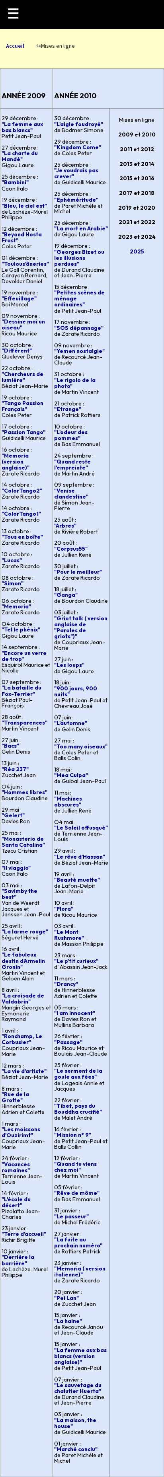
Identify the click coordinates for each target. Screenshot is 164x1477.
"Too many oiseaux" (80, 746)
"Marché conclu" (76, 1449)
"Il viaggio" (16, 867)
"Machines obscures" (68, 801)
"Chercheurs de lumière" (22, 377)
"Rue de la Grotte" (15, 1097)
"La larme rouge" (25, 931)
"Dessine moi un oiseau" (23, 324)
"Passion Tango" (23, 432)
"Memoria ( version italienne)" (79, 1271)
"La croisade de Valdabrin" (23, 998)
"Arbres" (65, 525)
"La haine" (68, 1321)
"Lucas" (12, 560)
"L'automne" (70, 723)
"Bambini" (15, 182)
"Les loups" (69, 664)
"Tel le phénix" (21, 629)
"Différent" (17, 350)
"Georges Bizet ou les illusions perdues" (79, 257)
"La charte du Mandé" (20, 156)
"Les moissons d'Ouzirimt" (21, 1132)
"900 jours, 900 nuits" (75, 691)
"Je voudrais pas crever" (76, 173)
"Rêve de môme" (77, 1192)
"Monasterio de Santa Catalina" (23, 841)
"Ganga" (66, 594)
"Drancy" (66, 984)
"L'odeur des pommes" (71, 435)
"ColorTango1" (21, 513)
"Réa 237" (15, 769)
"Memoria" (16, 606)
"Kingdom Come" (77, 147)
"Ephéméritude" (76, 199)
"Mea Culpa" (71, 775)
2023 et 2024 (137, 236)
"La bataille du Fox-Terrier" (21, 690)
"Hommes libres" (24, 792)
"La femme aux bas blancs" (22, 127)
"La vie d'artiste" (24, 1071)
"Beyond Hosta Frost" (22, 237)
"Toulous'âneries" (25, 263)
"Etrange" (67, 409)
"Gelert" (13, 815)
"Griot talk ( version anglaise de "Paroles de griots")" (80, 627)
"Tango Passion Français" (22, 406)
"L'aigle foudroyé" (78, 124)
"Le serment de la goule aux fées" (78, 1073)
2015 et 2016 (136, 178)
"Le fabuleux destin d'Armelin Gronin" (23, 960)
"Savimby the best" (19, 893)
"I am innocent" (74, 1013)
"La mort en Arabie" (81, 228)
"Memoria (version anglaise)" (15, 461)
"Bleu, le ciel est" (24, 205)
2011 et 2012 (137, 149)
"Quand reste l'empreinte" (72, 464)
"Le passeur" (71, 1216)
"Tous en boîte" (22, 536)
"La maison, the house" (75, 1423)
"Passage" (68, 1042)
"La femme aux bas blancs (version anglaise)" (80, 1356)
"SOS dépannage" (78, 327)
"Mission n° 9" (72, 1134)
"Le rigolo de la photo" (75, 383)
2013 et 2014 (136, 164)
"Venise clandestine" (71, 493)
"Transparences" (24, 722)
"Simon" (12, 583)
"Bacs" (10, 745)
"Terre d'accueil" (24, 1233)
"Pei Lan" (66, 1298)
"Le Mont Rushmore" (69, 934)
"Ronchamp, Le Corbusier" (22, 1039)
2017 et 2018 (136, 193)
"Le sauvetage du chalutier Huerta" (78, 1388)
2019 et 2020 (136, 207)
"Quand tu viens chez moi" (75, 1166)
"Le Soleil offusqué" (81, 827)
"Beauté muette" (77, 879)
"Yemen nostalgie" (79, 351)
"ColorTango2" (22, 490)
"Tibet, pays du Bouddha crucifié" (78, 1108)
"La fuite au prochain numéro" (78, 1242)
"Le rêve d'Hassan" (79, 856)
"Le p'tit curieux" (76, 961)
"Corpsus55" (71, 548)
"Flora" (63, 908)
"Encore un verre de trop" (24, 656)
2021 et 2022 (137, 222)
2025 (137, 251)
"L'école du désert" (16, 1202)
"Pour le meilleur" (78, 571)
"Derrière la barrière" (18, 1260)
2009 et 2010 (137, 134)
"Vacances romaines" (16, 1167)
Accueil (15, 46)
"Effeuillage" (19, 298)
